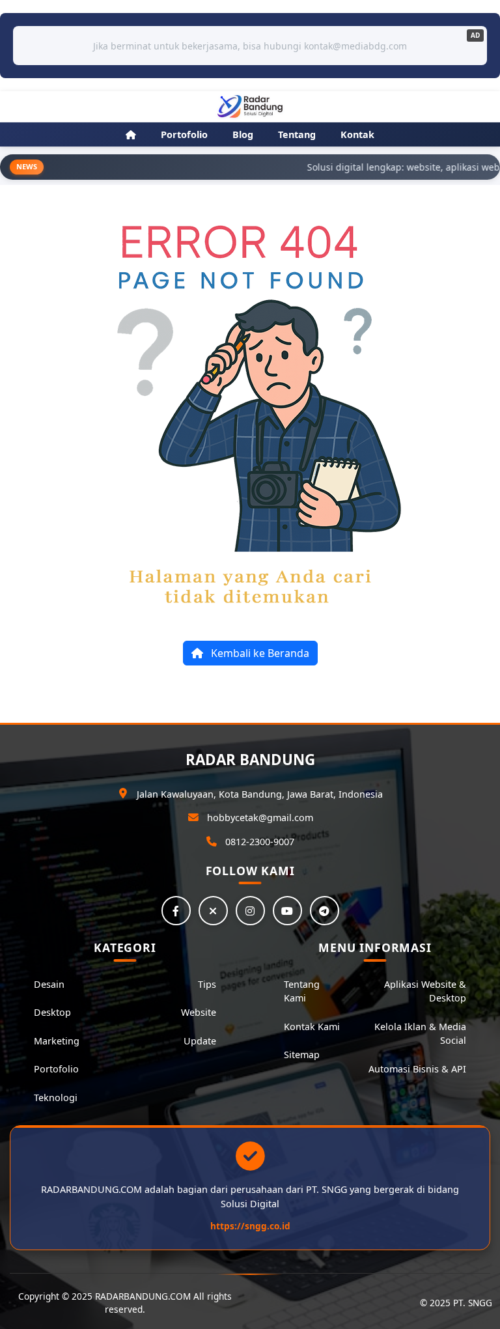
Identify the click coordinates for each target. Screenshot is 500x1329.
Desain (49, 984)
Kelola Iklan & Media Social (420, 1033)
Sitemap (302, 1054)
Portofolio (56, 1069)
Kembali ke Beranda (258, 653)
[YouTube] (287, 910)
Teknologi (55, 1097)
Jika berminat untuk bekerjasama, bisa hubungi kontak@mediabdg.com (250, 46)
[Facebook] (176, 910)
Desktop (52, 1012)
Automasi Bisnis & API (417, 1069)
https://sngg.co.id (250, 1226)
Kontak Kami (312, 1026)
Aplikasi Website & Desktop (425, 991)
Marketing (56, 1041)
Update (200, 1041)
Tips (207, 984)
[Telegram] (324, 910)
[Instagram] (250, 910)
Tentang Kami (302, 991)
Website (198, 1012)
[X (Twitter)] (213, 910)
